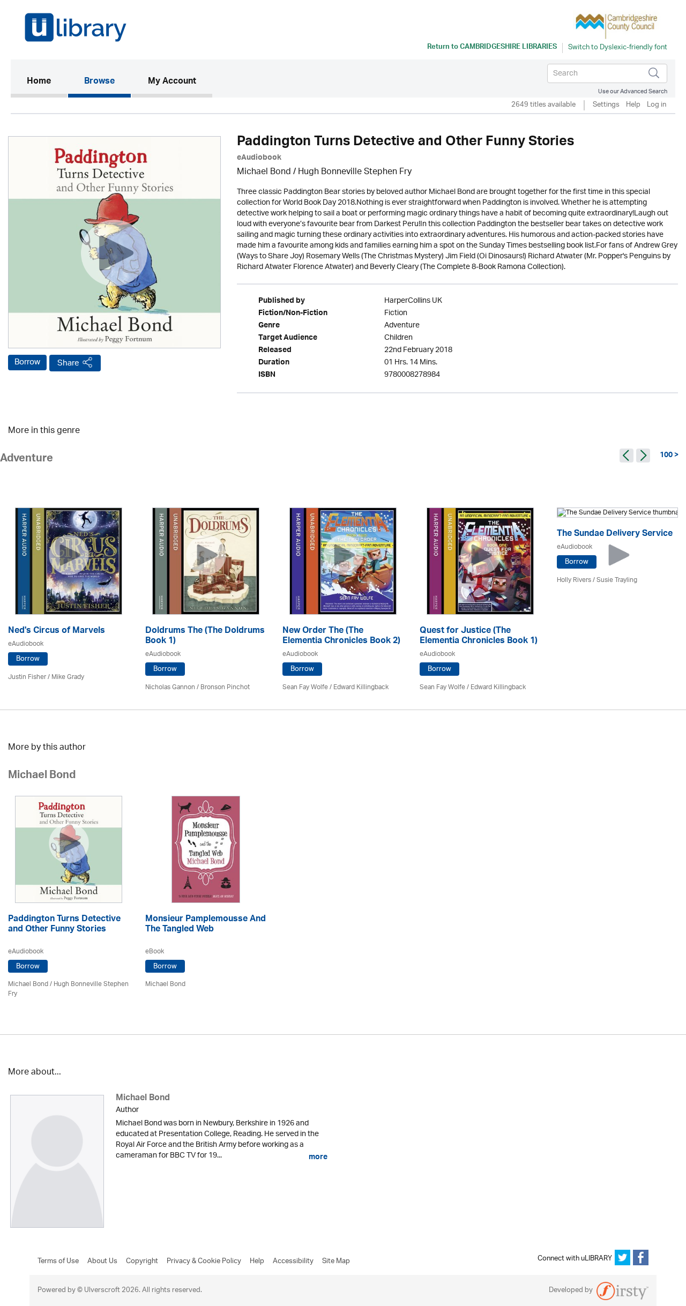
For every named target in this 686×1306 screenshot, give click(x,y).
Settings (606, 105)
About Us (102, 1261)
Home (47, 82)
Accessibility (293, 1261)
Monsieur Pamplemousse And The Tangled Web (205, 925)
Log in (656, 105)
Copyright (142, 1261)
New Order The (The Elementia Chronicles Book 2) (341, 636)
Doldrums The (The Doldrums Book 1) (205, 636)
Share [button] (68, 363)
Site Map (336, 1261)
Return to (492, 48)
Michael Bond (264, 172)
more (317, 1157)
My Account (172, 82)
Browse (99, 82)
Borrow (27, 362)
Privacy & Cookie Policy (204, 1261)
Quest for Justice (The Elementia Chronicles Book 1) (479, 636)
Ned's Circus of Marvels (56, 631)
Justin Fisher (27, 677)
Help (633, 105)
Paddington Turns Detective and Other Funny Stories (64, 925)
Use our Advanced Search (632, 91)
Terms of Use (58, 1261)
